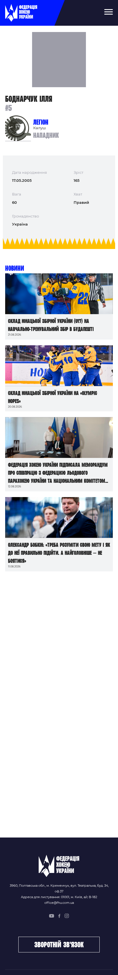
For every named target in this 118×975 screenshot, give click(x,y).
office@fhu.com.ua (59, 903)
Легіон (40, 122)
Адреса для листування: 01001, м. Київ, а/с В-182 (59, 897)
